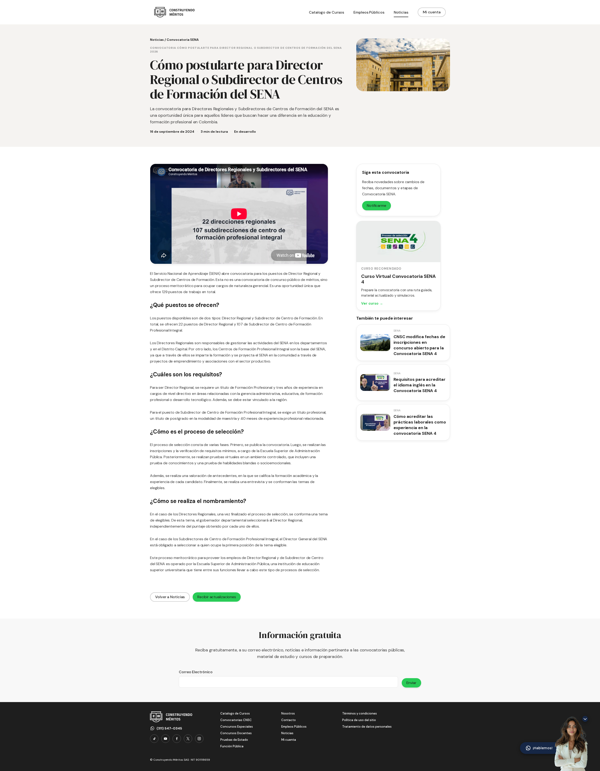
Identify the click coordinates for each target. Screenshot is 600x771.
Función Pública (232, 746)
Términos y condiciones (359, 713)
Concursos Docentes (236, 733)
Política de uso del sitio (359, 720)
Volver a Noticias (170, 596)
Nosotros (288, 713)
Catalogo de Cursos (235, 713)
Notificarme (376, 205)
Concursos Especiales (236, 727)
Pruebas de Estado (234, 740)
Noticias (157, 40)
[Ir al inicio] (174, 12)
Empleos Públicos (294, 727)
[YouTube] (165, 738)
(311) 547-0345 (169, 728)
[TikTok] (154, 738)
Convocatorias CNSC (236, 720)
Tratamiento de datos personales (367, 727)
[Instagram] (199, 738)
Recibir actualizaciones (216, 596)
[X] (188, 738)
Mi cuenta (432, 12)
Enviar (411, 682)
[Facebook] (176, 738)
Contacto (288, 720)
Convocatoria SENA (183, 40)
